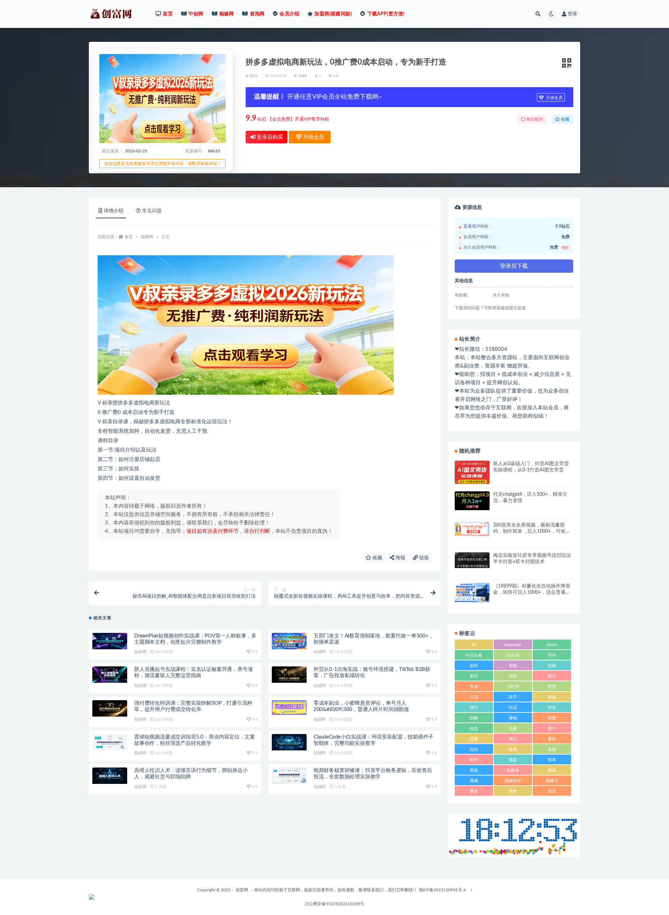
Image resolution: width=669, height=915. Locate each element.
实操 (474, 687)
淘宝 (513, 739)
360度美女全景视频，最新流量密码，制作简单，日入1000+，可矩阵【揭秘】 (531, 531)
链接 (423, 557)
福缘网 (303, 76)
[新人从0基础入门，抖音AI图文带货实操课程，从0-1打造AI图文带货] (472, 473)
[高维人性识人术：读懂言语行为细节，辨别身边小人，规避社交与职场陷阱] (109, 775)
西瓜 (552, 770)
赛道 (474, 791)
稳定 (513, 760)
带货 (552, 687)
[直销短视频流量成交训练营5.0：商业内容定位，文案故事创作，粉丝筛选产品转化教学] (109, 742)
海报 (399, 557)
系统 (474, 770)
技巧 (474, 707)
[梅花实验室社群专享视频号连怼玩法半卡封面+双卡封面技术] (472, 560)
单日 (474, 676)
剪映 (513, 666)
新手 (552, 728)
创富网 (242, 890)
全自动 (513, 655)
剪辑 (552, 666)
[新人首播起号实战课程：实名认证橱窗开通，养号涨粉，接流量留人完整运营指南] (109, 674)
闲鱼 (513, 791)
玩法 (474, 749)
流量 (474, 739)
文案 (513, 728)
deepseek (512, 645)
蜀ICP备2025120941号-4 (442, 890)
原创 (513, 676)
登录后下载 (514, 266)
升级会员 (554, 98)
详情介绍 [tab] (113, 211)
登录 (572, 14)
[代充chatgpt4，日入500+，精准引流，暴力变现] (472, 500)
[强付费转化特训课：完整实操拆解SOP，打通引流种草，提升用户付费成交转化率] (109, 708)
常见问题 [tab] (152, 211)
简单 (552, 760)
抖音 (552, 707)
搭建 (552, 718)
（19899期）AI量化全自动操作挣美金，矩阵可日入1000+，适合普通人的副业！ (531, 592)
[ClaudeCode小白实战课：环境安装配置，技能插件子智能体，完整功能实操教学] (289, 742)
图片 (552, 676)
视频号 (552, 781)
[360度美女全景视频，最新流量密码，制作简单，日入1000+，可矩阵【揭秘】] (472, 529)
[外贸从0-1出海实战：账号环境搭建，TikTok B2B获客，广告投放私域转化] (289, 674)
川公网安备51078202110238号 (334, 904)
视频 (474, 781)
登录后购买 (269, 137)
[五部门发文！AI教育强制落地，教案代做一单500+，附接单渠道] (289, 641)
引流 (474, 697)
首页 (128, 237)
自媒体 (513, 770)
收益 (474, 728)
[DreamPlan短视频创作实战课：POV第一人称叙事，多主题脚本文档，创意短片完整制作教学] (109, 641)
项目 (552, 791)
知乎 (474, 760)
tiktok (552, 645)
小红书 (513, 687)
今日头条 (474, 655)
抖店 (513, 707)
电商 (513, 749)
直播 (552, 749)
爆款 (552, 739)
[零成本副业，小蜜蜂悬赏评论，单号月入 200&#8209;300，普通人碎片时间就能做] (289, 707)
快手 (513, 697)
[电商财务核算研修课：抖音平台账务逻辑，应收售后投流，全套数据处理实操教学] (289, 775)
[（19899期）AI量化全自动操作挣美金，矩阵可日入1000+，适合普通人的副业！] (472, 593)
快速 (552, 697)
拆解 (474, 718)
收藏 (376, 557)
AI (474, 645)
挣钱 (513, 718)
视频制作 (513, 781)
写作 (552, 655)
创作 (474, 666)
